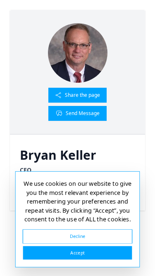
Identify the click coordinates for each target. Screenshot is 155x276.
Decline (78, 236)
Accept (77, 253)
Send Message (83, 113)
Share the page (82, 94)
